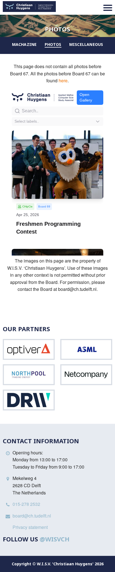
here (63, 80)
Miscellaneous (86, 44)
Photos (53, 44)
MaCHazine (24, 44)
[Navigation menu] (107, 8)
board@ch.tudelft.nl (32, 515)
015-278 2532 (26, 504)
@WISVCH (55, 539)
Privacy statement (30, 527)
